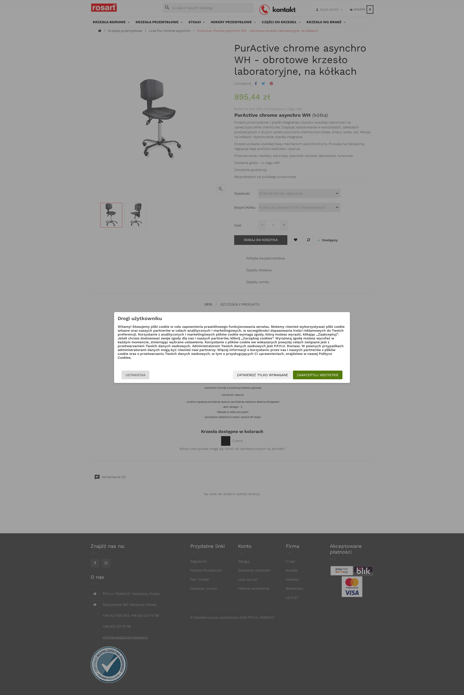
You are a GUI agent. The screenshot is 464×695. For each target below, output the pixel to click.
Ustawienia (135, 375)
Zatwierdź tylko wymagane (262, 375)
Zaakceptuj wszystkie (318, 375)
